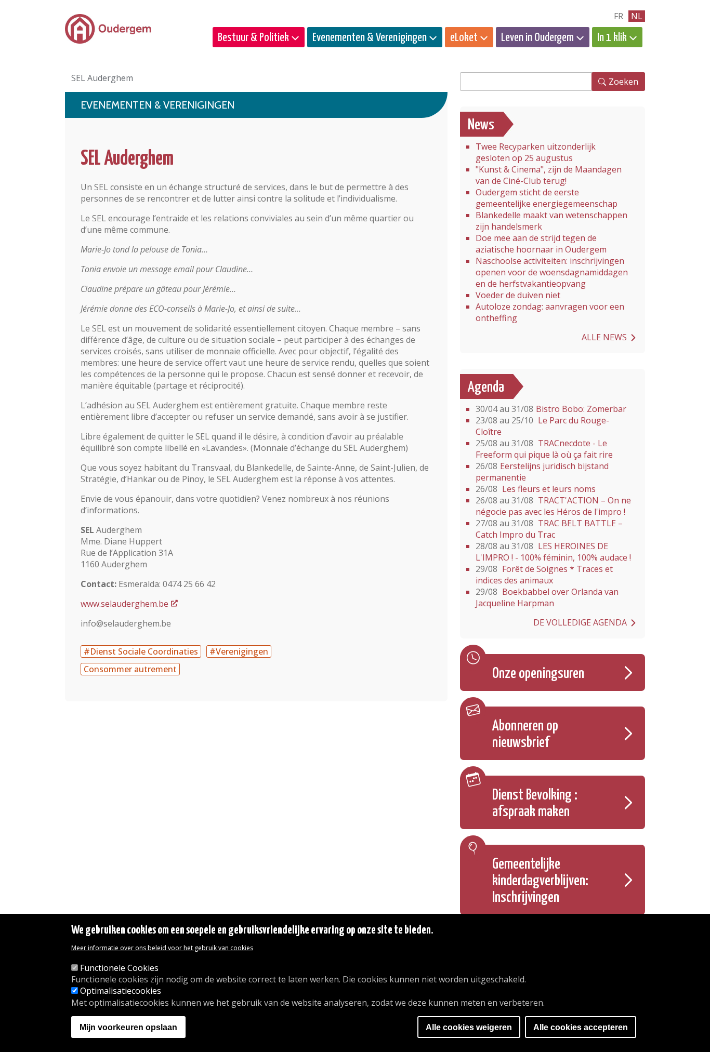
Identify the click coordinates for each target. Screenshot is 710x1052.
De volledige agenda (580, 622)
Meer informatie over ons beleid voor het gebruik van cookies (162, 948)
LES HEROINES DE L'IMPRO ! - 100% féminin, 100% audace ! (553, 551)
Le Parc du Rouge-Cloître (542, 426)
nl (636, 16)
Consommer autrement (130, 669)
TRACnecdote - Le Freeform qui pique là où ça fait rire (544, 448)
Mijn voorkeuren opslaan (128, 1027)
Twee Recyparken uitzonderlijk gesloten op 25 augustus (536, 152)
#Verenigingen (238, 651)
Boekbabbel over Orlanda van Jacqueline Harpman (547, 597)
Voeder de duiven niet (518, 295)
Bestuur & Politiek (253, 38)
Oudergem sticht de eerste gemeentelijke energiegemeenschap (546, 198)
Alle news (604, 337)
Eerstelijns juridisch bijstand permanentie (542, 471)
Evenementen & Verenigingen (369, 38)
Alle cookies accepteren (580, 1027)
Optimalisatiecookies (120, 991)
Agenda (486, 387)
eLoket (464, 38)
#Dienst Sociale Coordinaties (141, 651)
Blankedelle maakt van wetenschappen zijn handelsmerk (551, 220)
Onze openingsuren (538, 674)
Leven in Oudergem (537, 38)
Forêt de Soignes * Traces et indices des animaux (544, 574)
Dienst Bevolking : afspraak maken (534, 803)
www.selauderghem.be (124, 603)
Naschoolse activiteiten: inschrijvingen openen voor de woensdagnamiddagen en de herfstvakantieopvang (552, 272)
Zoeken (623, 81)
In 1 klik (612, 38)
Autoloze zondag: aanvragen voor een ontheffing (550, 312)
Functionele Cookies (119, 968)
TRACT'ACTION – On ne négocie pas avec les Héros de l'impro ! (553, 506)
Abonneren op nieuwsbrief (525, 734)
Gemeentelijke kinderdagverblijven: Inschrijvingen (540, 881)
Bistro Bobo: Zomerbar (551, 409)
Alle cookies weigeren (469, 1027)
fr (618, 16)
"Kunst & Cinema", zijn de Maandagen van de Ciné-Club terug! (549, 175)
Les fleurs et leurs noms (536, 489)
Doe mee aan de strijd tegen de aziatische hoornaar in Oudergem (541, 243)
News (481, 125)
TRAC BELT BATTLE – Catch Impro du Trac (549, 528)
